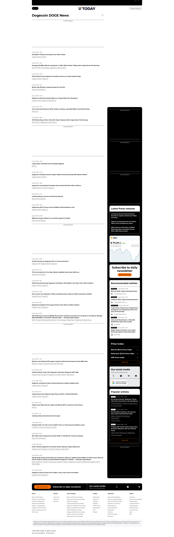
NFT (94, 510)
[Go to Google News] (119, 382)
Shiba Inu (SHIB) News (83, 462)
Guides (95, 493)
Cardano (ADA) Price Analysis (75, 503)
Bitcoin (34, 68)
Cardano (125, 403)
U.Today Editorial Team (120, 294)
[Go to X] (113, 376)
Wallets (95, 512)
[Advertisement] (68, 33)
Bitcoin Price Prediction (38, 89)
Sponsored (111, 510)
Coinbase (44, 188)
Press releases (112, 505)
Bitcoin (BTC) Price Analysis (75, 497)
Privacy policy (133, 501)
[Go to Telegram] (128, 376)
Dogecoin (45, 79)
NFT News (35, 512)
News (113, 397)
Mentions (110, 516)
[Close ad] (138, 0)
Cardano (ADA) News (38, 501)
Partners (110, 512)
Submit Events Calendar (115, 501)
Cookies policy (133, 505)
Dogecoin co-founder (55, 374)
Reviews (114, 288)
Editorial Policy (133, 507)
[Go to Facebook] (121, 376)
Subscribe (126, 275)
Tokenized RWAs (46, 320)
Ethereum (35, 111)
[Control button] (102, 15)
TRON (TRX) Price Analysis (74, 510)
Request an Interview (114, 503)
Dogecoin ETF (36, 263)
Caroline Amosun (116, 420)
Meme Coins (96, 505)
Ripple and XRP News (38, 503)
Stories (55, 493)
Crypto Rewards (112, 507)
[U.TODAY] (87, 8)
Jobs (130, 512)
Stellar (113, 433)
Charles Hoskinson (116, 403)
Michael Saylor (71, 320)
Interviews (114, 305)
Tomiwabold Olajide (116, 406)
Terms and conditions (135, 499)
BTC (115, 238)
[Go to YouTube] (136, 376)
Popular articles (120, 392)
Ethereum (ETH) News (38, 499)
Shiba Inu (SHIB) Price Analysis (76, 507)
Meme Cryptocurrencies (39, 510)
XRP (39, 68)
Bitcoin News (61, 68)
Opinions (56, 499)
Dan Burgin (117, 324)
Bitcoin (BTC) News (37, 497)
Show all (125, 362)
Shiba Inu (46, 462)
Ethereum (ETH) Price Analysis (76, 499)
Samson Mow (115, 418)
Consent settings (134, 503)
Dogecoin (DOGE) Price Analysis (76, 505)
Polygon (95, 503)
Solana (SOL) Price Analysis (75, 516)
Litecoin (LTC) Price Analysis (75, 514)
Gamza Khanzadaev (116, 435)
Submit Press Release (114, 497)
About (131, 493)
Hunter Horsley (48, 364)
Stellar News (123, 433)
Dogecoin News (36, 57)
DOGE (44, 57)
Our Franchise (133, 510)
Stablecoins (96, 507)
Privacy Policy (50, 533)
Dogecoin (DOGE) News (39, 507)
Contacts (132, 497)
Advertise (111, 493)
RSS (130, 514)
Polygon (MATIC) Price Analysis (76, 512)
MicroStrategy (45, 68)
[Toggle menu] (35, 8)
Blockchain (96, 497)
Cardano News (133, 403)
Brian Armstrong (58, 364)
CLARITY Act (35, 427)
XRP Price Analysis (72, 501)
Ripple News (53, 68)
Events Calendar (112, 514)
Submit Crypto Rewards (115, 499)
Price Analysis (71, 493)
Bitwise (34, 364)
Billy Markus (52, 100)
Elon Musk (53, 462)
